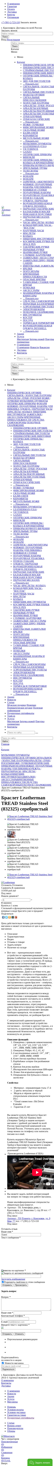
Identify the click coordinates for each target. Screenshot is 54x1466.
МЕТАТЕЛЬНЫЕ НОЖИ (36, 138)
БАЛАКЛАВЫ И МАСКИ (36, 211)
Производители (15, 1428)
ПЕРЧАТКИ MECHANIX (36, 217)
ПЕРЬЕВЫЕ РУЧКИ (33, 249)
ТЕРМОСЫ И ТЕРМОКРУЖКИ (30, 686)
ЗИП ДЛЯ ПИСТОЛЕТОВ (36, 81)
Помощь (11, 1407)
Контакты (6, 1383)
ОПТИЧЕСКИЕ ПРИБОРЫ (37, 154)
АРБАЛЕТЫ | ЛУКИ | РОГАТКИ (24, 398)
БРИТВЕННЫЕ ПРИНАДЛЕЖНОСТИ (35, 275)
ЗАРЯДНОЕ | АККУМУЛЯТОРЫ (30, 545)
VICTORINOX (30, 149)
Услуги (10, 1399)
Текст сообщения (11, 1237)
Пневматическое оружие (19, 708)
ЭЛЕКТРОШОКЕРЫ (34, 309)
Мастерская (23, 339)
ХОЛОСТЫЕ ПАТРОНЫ (36, 103)
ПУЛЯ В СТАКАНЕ (33, 198)
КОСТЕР (27, 317)
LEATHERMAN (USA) (35, 146)
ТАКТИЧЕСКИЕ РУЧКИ (36, 247)
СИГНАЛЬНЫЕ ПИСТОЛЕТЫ (29, 455)
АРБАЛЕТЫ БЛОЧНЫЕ (35, 108)
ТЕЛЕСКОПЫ (30, 170)
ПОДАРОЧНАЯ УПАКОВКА (28, 558)
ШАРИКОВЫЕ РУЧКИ (35, 252)
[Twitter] (6, 917)
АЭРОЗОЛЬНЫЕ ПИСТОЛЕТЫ (30, 669)
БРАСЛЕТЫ (29, 233)
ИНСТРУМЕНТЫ (32, 314)
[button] (39, 1462)
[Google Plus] (16, 917)
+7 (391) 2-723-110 (10, 22)
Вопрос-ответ (14, 1425)
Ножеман (31, 705)
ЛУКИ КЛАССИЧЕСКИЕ (36, 119)
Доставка (6, 1385)
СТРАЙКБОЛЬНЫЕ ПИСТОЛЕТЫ (31, 433)
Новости (34, 347)
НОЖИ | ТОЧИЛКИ (33, 124)
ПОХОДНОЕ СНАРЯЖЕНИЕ (38, 312)
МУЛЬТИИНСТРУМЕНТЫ (37, 143)
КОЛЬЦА (28, 236)
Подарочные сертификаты (20, 1417)
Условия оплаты (15, 1409)
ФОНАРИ (28, 176)
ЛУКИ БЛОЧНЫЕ (32, 116)
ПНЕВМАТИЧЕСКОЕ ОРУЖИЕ (24, 392)
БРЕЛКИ (27, 268)
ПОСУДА (28, 320)
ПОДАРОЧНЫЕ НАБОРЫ (37, 192)
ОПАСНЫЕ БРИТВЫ (34, 279)
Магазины (12, 1401)
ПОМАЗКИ (29, 287)
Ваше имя (7, 1231)
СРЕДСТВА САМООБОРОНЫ (25, 421)
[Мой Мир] (12, 917)
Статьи (10, 1423)
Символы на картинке (13, 1270)
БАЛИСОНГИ (30, 132)
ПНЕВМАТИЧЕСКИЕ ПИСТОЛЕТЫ (32, 430)
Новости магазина (14, 1363)
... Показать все (31, 84)
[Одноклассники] (9, 917)
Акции (10, 1396)
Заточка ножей (37, 339)
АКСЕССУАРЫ (31, 290)
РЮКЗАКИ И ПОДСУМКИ (37, 214)
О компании (23, 347)
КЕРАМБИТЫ (30, 135)
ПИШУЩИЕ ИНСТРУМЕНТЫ (29, 602)
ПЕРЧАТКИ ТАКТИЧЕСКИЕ (38, 209)
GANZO (27, 151)
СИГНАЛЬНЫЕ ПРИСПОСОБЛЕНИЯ (34, 98)
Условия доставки (16, 1412)
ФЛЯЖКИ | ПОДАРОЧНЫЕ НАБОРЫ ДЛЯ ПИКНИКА (37, 185)
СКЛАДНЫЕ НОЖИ (34, 130)
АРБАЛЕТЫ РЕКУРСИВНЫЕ (29, 474)
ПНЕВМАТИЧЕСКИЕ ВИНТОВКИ (32, 436)
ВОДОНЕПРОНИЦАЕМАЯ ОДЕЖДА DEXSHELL (37, 204)
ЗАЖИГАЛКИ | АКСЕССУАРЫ (29, 621)
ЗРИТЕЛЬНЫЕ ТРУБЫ (35, 168)
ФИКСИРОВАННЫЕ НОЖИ (38, 127)
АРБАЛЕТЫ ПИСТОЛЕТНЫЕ (29, 477)
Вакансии (45, 347)
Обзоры (11, 1431)
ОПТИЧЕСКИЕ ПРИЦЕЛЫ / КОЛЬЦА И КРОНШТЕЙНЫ (38, 161)
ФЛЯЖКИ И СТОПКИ (35, 190)
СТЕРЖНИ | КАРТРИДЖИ (37, 255)
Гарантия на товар (16, 1415)
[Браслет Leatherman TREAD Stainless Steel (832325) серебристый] (30, 819)
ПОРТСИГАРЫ (31, 271)
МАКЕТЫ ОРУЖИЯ (34, 94)
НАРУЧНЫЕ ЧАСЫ (33, 230)
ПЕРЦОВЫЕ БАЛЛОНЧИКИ (38, 304)
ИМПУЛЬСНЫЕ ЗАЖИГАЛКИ (29, 629)
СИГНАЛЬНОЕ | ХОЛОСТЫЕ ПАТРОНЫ (29, 395)
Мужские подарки (16, 705)
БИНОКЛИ (29, 157)
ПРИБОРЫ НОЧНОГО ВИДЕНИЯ (31, 528)
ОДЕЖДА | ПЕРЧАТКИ (35, 200)
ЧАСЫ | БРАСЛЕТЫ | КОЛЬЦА (29, 410)
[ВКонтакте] (3, 917)
